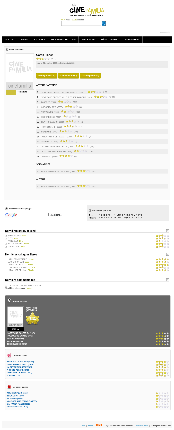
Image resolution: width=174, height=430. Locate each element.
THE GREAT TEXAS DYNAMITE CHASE (24, 285)
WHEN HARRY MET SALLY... (54, 137)
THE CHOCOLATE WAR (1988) (20, 362)
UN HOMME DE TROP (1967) (19, 373)
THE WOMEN (47, 112)
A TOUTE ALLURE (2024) (18, 370)
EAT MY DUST (14, 246)
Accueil (10, 39)
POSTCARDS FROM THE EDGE (55, 171)
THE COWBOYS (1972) (17, 344)
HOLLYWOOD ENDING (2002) (20, 336)
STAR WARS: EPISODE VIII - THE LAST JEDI (60, 92)
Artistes (39, 39)
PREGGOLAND (14, 235)
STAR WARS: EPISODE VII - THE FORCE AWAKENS (63, 97)
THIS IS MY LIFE (48, 127)
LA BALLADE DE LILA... (17, 270)
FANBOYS (45, 102)
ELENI (10, 238)
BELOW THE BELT (15, 244)
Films (24, 39)
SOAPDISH (46, 132)
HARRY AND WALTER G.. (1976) (21, 333)
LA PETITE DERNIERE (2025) (19, 367)
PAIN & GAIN (13, 241)
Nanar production (63, 39)
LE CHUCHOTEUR (16, 262)
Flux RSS (92, 426)
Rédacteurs (109, 39)
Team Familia (131, 39)
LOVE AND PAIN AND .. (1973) (20, 364)
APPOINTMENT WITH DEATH (54, 147)
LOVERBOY (46, 142)
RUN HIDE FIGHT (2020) (17, 393)
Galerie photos (89, 75)
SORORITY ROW (48, 107)
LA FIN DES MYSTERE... (18, 259)
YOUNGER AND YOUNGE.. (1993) (22, 401)
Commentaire (67, 75)
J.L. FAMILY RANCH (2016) (19, 404)
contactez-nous (142, 426)
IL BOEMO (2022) (14, 375)
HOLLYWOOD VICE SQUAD (54, 152)
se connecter (165, 32)
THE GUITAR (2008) (15, 396)
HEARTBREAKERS (49, 122)
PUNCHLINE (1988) (15, 339)
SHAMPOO (46, 156)
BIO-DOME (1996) (15, 398)
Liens (83, 426)
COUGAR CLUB (48, 117)
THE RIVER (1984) (15, 341)
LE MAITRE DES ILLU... (18, 265)
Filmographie (44, 75)
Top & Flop (88, 39)
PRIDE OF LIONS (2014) (17, 407)
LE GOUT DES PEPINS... (18, 267)
